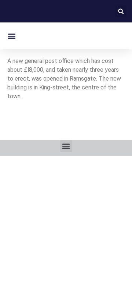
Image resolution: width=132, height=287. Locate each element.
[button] (120, 11)
